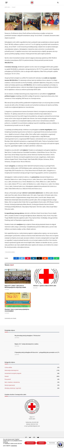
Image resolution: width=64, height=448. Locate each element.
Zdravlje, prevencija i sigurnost (13, 388)
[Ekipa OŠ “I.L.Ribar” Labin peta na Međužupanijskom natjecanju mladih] (18, 276)
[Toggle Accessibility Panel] (60, 444)
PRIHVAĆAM (30, 443)
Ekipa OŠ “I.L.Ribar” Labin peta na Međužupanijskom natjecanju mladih (15, 286)
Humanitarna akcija (9, 252)
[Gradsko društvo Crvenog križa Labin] (32, 2)
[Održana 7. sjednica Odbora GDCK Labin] (46, 276)
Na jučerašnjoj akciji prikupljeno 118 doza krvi (27, 335)
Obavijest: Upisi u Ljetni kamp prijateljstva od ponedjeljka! (17, 310)
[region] (60, 444)
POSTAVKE (52, 443)
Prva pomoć (8, 379)
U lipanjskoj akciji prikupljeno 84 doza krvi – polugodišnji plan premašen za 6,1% (37, 352)
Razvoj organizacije (10, 385)
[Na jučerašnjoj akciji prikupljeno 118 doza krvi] (9, 338)
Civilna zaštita (8, 367)
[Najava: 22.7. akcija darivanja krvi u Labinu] (9, 346)
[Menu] (6, 2)
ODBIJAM (41, 443)
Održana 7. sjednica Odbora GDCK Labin (44, 285)
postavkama (14, 445)
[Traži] (58, 2)
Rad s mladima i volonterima (12, 382)
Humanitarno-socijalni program (13, 373)
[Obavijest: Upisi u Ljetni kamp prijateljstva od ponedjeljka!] (18, 300)
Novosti (7, 376)
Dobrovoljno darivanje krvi (11, 370)
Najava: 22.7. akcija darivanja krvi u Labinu (26, 344)
